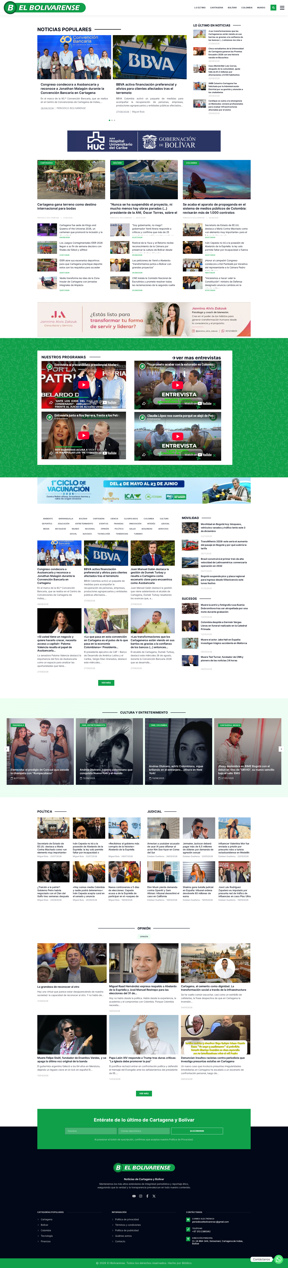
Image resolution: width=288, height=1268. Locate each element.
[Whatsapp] (278, 1259)
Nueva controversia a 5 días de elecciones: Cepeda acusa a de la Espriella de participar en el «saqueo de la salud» (123, 893)
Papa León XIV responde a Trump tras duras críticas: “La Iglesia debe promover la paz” (142, 1059)
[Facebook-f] (147, 1196)
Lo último (200, 7)
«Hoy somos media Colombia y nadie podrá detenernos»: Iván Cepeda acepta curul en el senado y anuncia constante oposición (89, 893)
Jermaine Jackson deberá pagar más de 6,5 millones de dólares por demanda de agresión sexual (198, 848)
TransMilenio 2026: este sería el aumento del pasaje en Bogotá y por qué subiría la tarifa (224, 545)
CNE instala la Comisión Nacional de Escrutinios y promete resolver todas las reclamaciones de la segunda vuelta (153, 281)
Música (167, 725)
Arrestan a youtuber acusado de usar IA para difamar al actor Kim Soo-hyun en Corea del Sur (163, 848)
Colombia (246, 7)
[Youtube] (134, 1196)
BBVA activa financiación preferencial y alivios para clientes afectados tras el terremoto (146, 89)
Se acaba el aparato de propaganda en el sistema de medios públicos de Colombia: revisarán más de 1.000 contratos (214, 209)
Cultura (236, 725)
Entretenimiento (27, 725)
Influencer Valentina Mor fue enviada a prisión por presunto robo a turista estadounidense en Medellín (233, 848)
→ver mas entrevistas (196, 358)
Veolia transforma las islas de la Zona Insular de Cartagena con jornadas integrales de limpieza (80, 281)
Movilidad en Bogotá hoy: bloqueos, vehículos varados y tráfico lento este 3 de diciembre (223, 527)
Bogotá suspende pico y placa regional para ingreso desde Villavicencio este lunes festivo (223, 580)
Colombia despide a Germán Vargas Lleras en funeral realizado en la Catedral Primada (224, 626)
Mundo (261, 7)
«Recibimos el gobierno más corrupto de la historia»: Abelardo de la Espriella (123, 846)
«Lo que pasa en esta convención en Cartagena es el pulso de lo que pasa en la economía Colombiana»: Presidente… (106, 642)
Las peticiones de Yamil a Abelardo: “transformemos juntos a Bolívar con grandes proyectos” (151, 264)
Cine (15, 725)
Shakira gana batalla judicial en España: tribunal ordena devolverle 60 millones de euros (198, 892)
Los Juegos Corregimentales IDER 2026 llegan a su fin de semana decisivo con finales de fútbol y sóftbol (81, 246)
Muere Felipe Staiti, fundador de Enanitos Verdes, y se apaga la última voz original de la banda (71, 1059)
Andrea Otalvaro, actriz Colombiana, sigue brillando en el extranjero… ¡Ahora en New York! (107, 769)
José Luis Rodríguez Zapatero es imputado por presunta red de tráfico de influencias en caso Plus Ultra (234, 892)
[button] (273, 7)
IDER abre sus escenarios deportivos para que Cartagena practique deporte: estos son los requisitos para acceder (81, 264)
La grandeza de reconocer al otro (58, 986)
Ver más (106, 682)
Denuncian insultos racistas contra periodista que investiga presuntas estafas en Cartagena (213, 1059)
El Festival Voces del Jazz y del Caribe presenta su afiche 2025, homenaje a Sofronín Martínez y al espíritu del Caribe (247, 769)
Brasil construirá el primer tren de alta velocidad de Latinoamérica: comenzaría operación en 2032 (224, 562)
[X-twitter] (154, 1196)
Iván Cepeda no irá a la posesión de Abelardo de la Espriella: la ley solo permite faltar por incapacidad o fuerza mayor (88, 849)
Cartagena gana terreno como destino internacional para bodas (66, 207)
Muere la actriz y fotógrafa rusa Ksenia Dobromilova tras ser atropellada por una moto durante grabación (224, 608)
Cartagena (216, 7)
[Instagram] (140, 1196)
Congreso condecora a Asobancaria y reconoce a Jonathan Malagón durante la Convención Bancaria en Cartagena (72, 89)
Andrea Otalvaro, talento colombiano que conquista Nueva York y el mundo (37, 771)
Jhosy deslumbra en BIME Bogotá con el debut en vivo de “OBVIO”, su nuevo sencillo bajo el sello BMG (177, 769)
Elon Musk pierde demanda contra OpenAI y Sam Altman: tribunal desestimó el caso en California (163, 892)
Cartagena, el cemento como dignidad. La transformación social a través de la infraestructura (213, 988)
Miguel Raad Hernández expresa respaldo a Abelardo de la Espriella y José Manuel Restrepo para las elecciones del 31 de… (143, 990)
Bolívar (232, 7)
